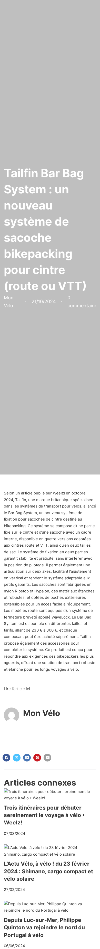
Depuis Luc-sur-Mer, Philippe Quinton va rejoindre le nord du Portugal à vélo (44, 927)
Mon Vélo (41, 713)
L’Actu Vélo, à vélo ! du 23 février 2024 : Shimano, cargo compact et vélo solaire (48, 871)
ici (28, 688)
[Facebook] (6, 758)
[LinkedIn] (27, 758)
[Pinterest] (37, 758)
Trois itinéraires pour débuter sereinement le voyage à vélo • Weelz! (44, 815)
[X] (17, 758)
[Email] (47, 758)
